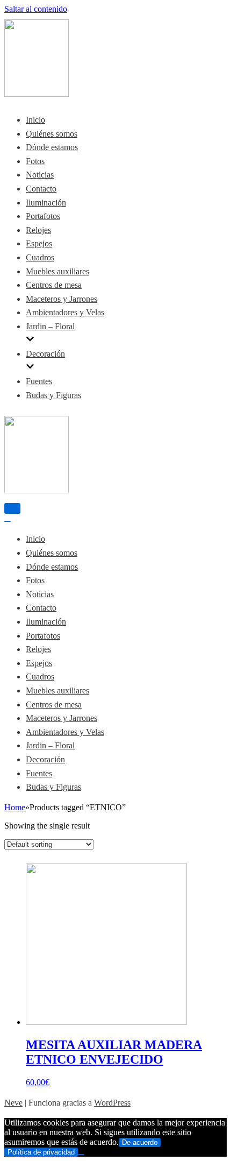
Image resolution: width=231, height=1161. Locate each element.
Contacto (41, 188)
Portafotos (43, 216)
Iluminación (46, 202)
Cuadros (40, 257)
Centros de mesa (54, 284)
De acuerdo (139, 1142)
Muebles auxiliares (57, 271)
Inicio (35, 119)
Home (14, 807)
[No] (81, 1154)
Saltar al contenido (35, 8)
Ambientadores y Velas (65, 312)
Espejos (39, 243)
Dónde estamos (52, 147)
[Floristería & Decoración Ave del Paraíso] (36, 93)
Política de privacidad (41, 1152)
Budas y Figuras (53, 395)
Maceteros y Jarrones (61, 298)
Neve (13, 1102)
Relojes (38, 230)
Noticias (40, 174)
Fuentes (39, 381)
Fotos (35, 161)
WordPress (112, 1102)
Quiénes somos (51, 133)
